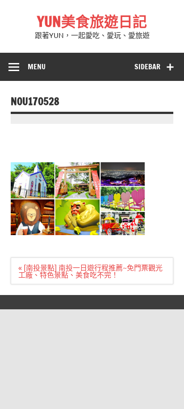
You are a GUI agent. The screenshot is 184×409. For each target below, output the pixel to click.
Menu (37, 67)
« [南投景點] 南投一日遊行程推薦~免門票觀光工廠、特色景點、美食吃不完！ (90, 271)
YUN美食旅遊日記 (92, 21)
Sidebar (147, 67)
